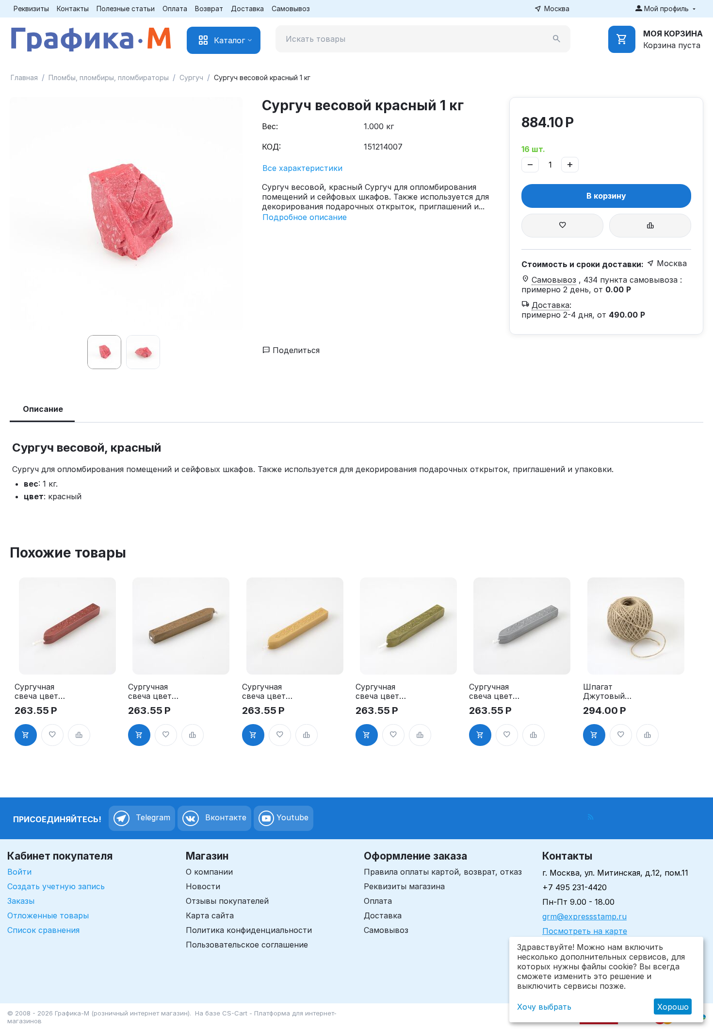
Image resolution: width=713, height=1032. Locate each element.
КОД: (271, 147)
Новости (203, 886)
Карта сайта (210, 915)
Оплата (174, 8)
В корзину (606, 196)
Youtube (291, 817)
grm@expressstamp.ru (584, 916)
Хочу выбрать (544, 1007)
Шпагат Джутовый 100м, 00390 (607, 691)
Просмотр (67, 661)
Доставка (247, 8)
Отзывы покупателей (227, 901)
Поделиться (295, 350)
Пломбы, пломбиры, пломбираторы (109, 77)
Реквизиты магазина (404, 886)
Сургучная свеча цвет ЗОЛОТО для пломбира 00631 (266, 691)
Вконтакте (224, 817)
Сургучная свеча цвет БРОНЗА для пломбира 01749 (152, 691)
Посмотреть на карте (584, 931)
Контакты (73, 8)
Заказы (20, 901)
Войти (19, 872)
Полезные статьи (126, 8)
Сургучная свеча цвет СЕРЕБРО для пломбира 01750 (495, 691)
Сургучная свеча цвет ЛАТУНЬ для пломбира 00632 (380, 691)
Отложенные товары (48, 915)
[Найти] (556, 39)
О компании (209, 872)
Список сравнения (43, 930)
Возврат (209, 8)
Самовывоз (291, 8)
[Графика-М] (91, 37)
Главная (24, 77)
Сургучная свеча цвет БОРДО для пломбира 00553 (37, 691)
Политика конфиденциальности (249, 930)
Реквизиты (31, 8)
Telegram (151, 817)
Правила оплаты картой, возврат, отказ (443, 872)
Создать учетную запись (56, 886)
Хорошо (673, 1007)
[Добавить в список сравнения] (650, 225)
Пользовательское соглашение (247, 944)
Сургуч (191, 77)
